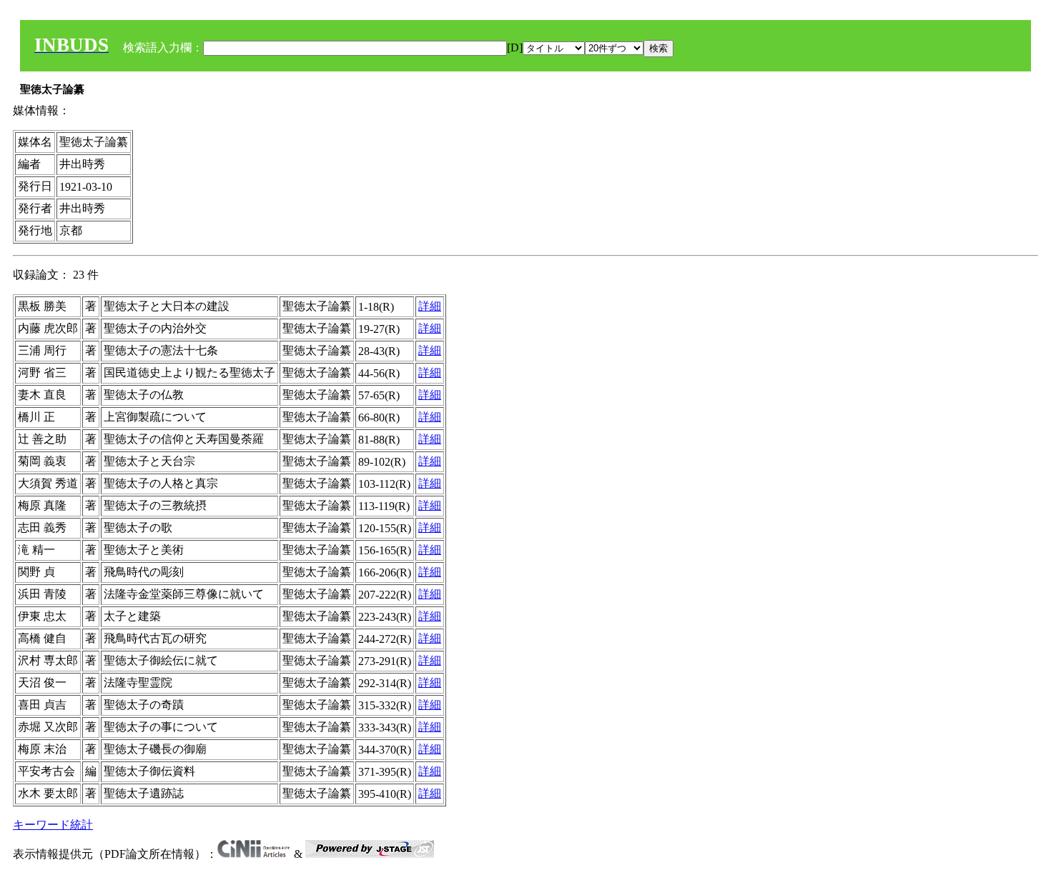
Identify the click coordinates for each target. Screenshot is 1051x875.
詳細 (429, 306)
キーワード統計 (53, 825)
